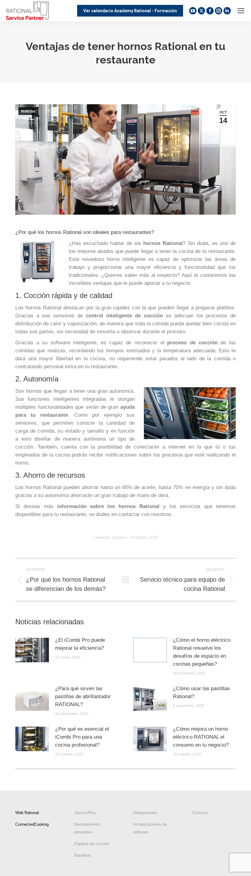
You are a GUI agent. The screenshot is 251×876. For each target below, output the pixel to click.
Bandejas (82, 855)
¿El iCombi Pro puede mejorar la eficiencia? (80, 644)
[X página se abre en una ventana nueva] (201, 10)
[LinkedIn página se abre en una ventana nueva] (227, 10)
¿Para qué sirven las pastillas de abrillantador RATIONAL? (83, 696)
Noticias (28, 111)
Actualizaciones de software (150, 828)
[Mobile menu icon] (241, 11)
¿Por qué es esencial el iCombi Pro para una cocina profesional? (82, 737)
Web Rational (27, 812)
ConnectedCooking (32, 824)
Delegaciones (145, 812)
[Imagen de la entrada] (32, 650)
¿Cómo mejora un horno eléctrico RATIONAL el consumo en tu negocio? (201, 737)
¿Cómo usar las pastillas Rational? (201, 692)
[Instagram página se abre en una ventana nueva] (218, 10)
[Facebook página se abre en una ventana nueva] (210, 10)
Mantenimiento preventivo (87, 828)
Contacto (200, 812)
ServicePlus (85, 812)
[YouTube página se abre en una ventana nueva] (193, 10)
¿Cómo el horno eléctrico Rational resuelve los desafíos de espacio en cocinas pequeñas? (201, 652)
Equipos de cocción (91, 843)
